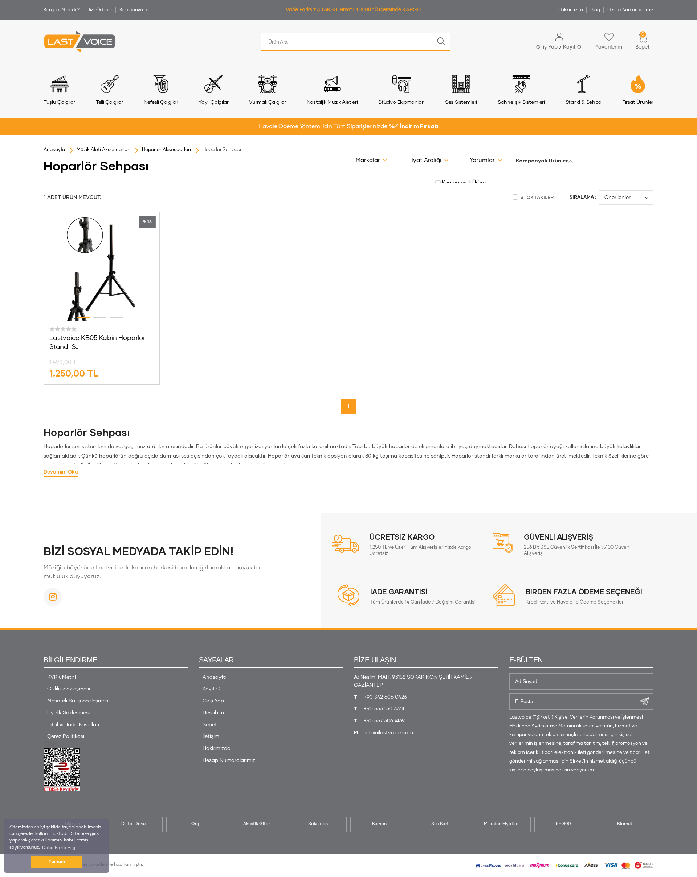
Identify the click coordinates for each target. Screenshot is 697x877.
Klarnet (624, 824)
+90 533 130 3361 (384, 708)
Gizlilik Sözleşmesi (68, 688)
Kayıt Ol (212, 688)
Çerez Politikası (65, 736)
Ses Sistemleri (461, 102)
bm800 (563, 824)
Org (195, 824)
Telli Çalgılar (109, 102)
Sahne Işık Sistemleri (521, 102)
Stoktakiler (536, 197)
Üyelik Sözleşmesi (68, 712)
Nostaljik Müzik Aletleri (332, 102)
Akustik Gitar (256, 824)
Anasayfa (215, 677)
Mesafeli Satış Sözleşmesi (78, 700)
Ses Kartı (440, 824)
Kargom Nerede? (62, 10)
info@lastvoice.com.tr (391, 732)
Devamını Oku (61, 472)
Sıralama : (582, 197)
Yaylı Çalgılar (213, 102)
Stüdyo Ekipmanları (401, 102)
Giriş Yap (213, 700)
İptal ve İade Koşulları (73, 724)
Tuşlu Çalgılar (59, 102)
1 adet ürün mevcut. (72, 197)
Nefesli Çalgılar (161, 102)
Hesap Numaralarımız (630, 10)
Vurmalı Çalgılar (267, 102)
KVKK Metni (61, 677)
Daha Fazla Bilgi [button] (59, 848)
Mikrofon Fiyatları (502, 824)
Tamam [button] (56, 862)
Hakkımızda (570, 10)
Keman (379, 824)
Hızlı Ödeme (99, 10)
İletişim (211, 736)
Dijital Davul (134, 824)
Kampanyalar (133, 10)
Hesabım (213, 712)
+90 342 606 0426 (385, 697)
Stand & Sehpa (584, 102)
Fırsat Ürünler (637, 102)
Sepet (210, 724)
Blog (595, 10)
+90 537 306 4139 (384, 720)
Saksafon (318, 824)
